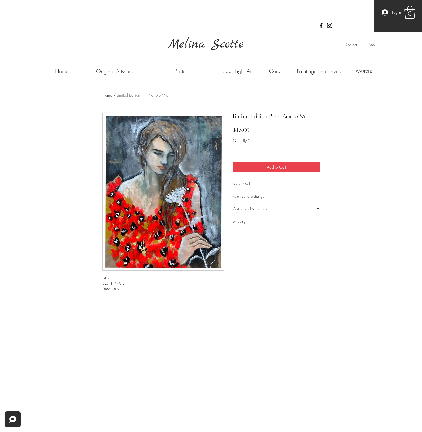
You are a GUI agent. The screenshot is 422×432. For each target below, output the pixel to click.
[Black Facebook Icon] (321, 25)
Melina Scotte (206, 44)
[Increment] (251, 149)
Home (107, 95)
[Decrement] (237, 149)
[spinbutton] (244, 149)
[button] (409, 12)
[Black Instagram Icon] (329, 25)
